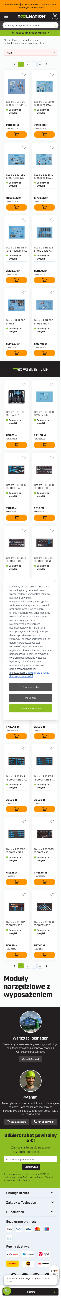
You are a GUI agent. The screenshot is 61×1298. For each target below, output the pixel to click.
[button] (7, 1291)
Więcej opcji (30, 697)
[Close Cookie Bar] (55, 581)
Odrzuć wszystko (31, 687)
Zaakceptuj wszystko (30, 708)
